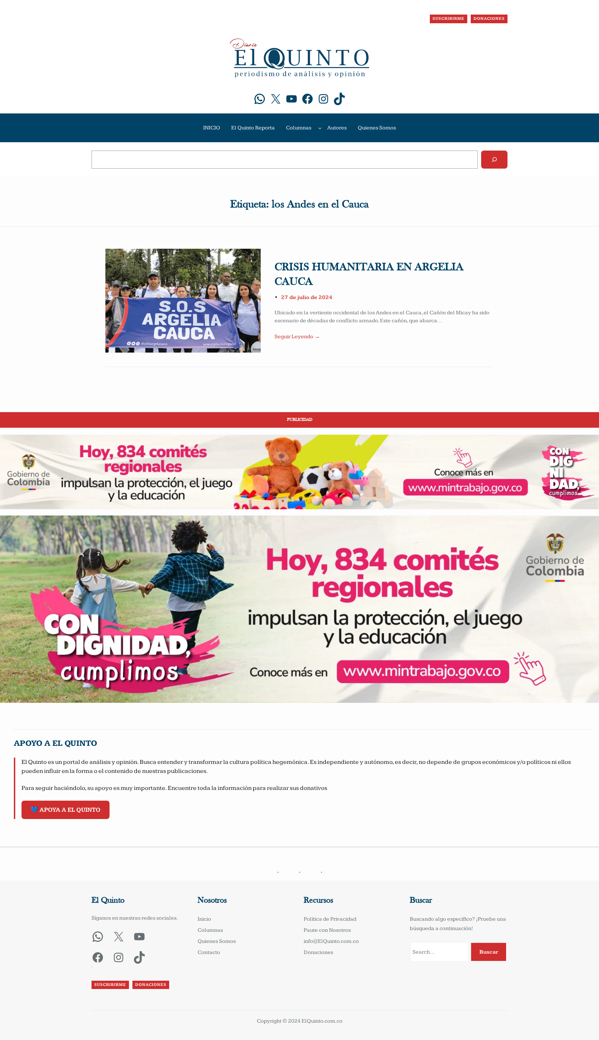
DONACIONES (489, 18)
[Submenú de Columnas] (320, 128)
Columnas (298, 128)
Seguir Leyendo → (297, 336)
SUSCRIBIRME (449, 18)
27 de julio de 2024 (306, 297)
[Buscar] (494, 160)
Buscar (488, 952)
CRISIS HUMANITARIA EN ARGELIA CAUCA (369, 275)
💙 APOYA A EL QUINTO (66, 809)
